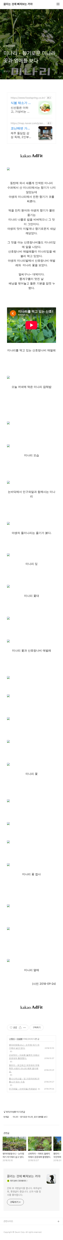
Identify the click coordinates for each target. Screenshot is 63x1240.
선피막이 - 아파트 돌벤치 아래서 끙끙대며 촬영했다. (24, 1057)
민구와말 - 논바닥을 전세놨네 (23, 1088)
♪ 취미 (12, 1039)
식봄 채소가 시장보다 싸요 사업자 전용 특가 (21, 103)
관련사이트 (8, 1221)
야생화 (19, 1039)
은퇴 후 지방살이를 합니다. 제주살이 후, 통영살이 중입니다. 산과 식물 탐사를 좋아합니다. (24, 1191)
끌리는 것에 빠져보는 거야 (18, 4)
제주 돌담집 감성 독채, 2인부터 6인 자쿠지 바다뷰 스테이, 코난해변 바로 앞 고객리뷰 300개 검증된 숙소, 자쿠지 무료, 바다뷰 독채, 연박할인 (21, 135)
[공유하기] (20, 1027)
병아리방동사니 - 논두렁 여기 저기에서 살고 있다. (24, 1046)
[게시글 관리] (24, 1027)
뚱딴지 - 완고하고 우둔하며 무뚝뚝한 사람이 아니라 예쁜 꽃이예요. (24, 1068)
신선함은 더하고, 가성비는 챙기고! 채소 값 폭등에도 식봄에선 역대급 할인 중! (21, 109)
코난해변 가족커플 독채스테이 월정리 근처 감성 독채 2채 (21, 128)
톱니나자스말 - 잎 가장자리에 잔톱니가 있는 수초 (24, 1080)
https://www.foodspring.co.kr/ (28, 97)
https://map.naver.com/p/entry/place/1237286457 (28, 123)
